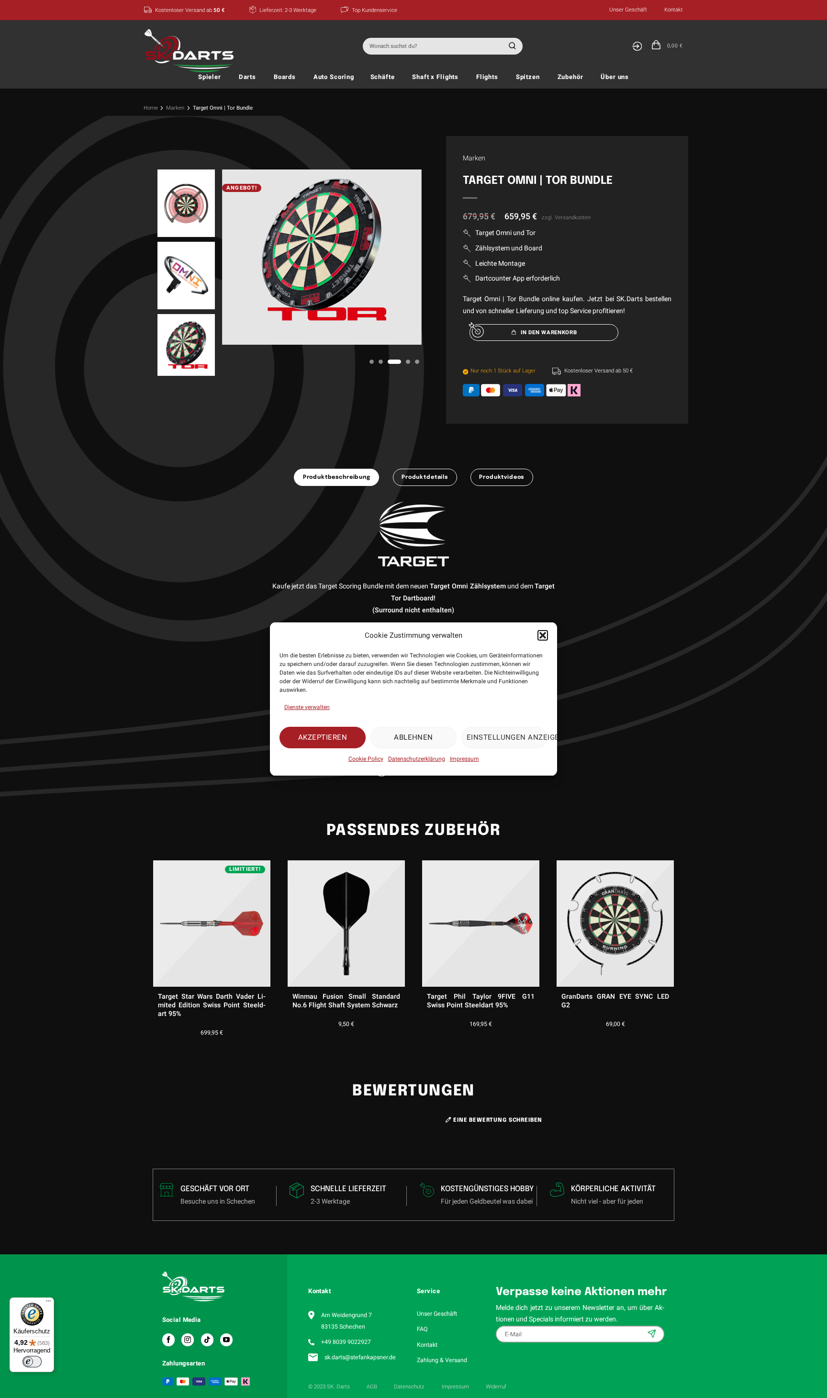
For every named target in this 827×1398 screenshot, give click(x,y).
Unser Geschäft (628, 10)
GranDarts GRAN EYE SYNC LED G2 (615, 1001)
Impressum (464, 758)
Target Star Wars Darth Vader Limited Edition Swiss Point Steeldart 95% (212, 1005)
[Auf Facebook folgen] (168, 1339)
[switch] (32, 1361)
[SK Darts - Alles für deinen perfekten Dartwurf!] (192, 50)
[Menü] (48, 1303)
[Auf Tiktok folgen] (207, 1339)
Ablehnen (413, 737)
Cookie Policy (365, 758)
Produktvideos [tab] (501, 477)
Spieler (209, 77)
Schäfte (382, 77)
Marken (175, 108)
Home (151, 108)
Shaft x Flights (435, 77)
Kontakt (673, 10)
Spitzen (528, 77)
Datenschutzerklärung (416, 758)
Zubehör (570, 77)
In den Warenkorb (549, 332)
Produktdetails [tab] (425, 477)
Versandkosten (573, 218)
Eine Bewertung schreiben (496, 1120)
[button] (543, 635)
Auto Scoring (333, 77)
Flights (487, 77)
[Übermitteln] (511, 46)
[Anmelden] (636, 46)
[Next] (676, 928)
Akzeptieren (322, 737)
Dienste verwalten (307, 706)
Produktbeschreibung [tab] (336, 477)
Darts (247, 77)
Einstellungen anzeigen (507, 737)
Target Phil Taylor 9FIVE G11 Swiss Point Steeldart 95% (481, 1001)
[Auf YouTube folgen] (226, 1339)
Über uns (615, 77)
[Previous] (151, 928)
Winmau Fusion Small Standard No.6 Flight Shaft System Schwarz (346, 1001)
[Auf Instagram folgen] (187, 1339)
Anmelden (653, 1333)
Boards (285, 77)
